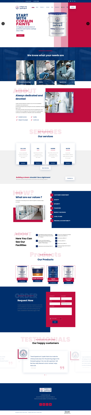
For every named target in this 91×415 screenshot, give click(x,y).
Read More (23, 163)
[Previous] (19, 362)
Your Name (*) (52, 295)
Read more (23, 281)
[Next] (72, 362)
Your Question (52, 306)
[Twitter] (71, 1)
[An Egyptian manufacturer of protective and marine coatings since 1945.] (21, 8)
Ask (55, 321)
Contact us (20, 35)
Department (63, 301)
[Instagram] (73, 1)
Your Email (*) (63, 295)
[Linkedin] (75, 1)
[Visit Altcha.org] (60, 318)
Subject (51, 301)
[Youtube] (50, 404)
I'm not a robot (54, 318)
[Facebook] (69, 1)
